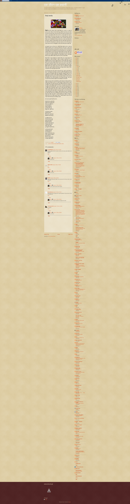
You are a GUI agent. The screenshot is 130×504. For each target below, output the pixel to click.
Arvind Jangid (78, 408)
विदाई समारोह (77, 80)
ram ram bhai (78, 209)
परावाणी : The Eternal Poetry (80, 257)
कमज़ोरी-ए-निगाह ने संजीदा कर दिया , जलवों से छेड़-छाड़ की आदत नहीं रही (80, 358)
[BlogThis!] (56, 142)
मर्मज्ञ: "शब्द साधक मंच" (79, 340)
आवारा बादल (77, 185)
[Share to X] (57, 142)
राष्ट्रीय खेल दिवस (78, 81)
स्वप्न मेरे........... (78, 114)
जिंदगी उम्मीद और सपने (78, 448)
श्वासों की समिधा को (78, 19)
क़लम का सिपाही (78, 395)
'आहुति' (77, 224)
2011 (76, 96)
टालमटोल (77, 233)
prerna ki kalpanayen (79, 361)
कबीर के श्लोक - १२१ (78, 412)
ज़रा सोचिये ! (77, 409)
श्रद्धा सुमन (77, 15)
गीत (76, 160)
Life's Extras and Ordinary (80, 418)
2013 (76, 93)
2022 (76, 63)
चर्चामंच (77, 235)
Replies (50, 156)
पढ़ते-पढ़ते (77, 302)
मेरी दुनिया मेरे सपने (78, 463)
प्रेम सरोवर (77, 173)
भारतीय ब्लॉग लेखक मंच (79, 476)
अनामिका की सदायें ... (78, 182)
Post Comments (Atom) (51, 236)
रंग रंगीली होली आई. (78, 376)
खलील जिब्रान (77, 378)
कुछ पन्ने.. (77, 342)
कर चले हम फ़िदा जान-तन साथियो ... (80, 436)
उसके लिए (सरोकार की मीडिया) (79, 334)
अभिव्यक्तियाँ (77, 435)
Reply (48, 154)
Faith (76, 425)
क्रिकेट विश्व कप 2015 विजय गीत (79, 351)
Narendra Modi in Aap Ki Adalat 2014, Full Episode (80, 372)
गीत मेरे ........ (77, 140)
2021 (76, 65)
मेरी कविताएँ (77, 458)
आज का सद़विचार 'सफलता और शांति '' (80, 320)
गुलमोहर (77, 305)
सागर (76, 354)
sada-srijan (77, 364)
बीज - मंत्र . (77, 199)
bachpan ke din (78, 444)
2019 (76, 85)
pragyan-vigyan (78, 295)
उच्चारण (77, 147)
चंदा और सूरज (78, 78)
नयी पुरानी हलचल (78, 326)
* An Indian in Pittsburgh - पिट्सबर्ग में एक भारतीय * (80, 124)
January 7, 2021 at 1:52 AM (58, 206)
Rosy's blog (77, 455)
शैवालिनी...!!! (77, 196)
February (77, 73)
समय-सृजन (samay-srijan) (79, 227)
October (77, 66)
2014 (76, 92)
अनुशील (77, 272)
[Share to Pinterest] (59, 142)
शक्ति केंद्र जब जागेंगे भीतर (79, 22)
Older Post (70, 234)
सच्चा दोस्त (77, 132)
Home (58, 234)
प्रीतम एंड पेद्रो (77, 144)
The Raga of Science (79, 438)
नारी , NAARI (77, 288)
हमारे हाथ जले (77, 135)
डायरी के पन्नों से (78, 21)
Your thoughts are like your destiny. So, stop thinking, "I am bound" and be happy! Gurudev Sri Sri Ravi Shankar (80, 165)
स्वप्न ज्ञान (77, 293)
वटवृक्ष (76, 465)
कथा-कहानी (77, 128)
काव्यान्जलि (77, 375)
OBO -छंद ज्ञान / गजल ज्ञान (79, 415)
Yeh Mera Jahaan (78, 159)
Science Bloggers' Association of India (79, 471)
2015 (76, 90)
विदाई (57, 143)
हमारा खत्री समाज (78, 239)
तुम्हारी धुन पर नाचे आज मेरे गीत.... (79, 323)
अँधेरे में (76, 273)
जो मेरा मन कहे (77, 117)
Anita (51, 171)
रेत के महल (77, 169)
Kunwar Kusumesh (79, 312)
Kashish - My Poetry (79, 260)
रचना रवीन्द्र (77, 330)
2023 (76, 62)
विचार (76, 474)
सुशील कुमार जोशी (50, 164)
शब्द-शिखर (77, 155)
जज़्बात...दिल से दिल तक (79, 131)
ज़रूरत (76, 192)
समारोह (63, 143)
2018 (76, 86)
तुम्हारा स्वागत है (77, 254)
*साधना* (77, 411)
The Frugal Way (78, 439)
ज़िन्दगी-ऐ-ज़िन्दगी (78, 398)
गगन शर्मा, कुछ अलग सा (51, 206)
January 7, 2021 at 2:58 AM (57, 171)
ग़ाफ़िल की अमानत (78, 134)
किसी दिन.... (77, 141)
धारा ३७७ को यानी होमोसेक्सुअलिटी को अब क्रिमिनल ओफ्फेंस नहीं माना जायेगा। (80, 289)
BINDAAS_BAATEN (79, 428)
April (77, 70)
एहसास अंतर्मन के (78, 202)
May (77, 69)
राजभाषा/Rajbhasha (78, 107)
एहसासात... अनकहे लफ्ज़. (79, 421)
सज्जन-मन (77, 221)
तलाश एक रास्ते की (78, 247)
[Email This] (55, 142)
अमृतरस (77, 347)
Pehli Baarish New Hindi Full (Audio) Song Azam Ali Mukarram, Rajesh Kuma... (80, 266)
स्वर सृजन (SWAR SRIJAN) (79, 451)
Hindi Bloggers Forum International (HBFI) (79, 250)
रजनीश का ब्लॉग (78, 246)
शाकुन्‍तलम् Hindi (78, 282)
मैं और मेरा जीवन (77, 296)
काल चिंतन (77, 388)
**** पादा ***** (77, 193)
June (77, 67)
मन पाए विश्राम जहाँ (78, 18)
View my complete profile (78, 35)
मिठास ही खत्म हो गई (78, 111)
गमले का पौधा (77, 186)
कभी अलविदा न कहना (79, 77)
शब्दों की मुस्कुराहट (78, 205)
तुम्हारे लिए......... (78, 285)
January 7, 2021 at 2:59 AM (57, 199)
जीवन (76, 479)
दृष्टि (76, 108)
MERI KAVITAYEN (78, 385)
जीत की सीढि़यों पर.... (78, 365)
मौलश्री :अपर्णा (77, 468)
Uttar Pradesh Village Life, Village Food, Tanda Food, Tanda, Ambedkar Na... (80, 229)
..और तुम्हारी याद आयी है (78, 309)
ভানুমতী (76, 236)
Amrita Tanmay (78, 217)
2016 (76, 89)
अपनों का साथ (77, 333)
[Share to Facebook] (58, 142)
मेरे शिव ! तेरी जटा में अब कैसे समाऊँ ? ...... (80, 218)
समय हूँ (76, 118)
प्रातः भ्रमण (54, 143)
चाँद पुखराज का (78, 357)
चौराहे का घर (77, 348)
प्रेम (76, 379)
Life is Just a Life (78, 315)
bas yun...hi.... (78, 279)
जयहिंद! (76, 422)
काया (76, 270)
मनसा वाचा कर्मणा (78, 368)
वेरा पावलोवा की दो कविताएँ (79, 303)
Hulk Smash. (78, 442)
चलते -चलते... (77, 431)
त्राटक (76, 189)
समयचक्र (77, 242)
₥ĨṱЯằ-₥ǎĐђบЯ (78, 472)
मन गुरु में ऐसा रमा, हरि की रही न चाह (80, 337)
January (77, 74)
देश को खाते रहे (77, 386)
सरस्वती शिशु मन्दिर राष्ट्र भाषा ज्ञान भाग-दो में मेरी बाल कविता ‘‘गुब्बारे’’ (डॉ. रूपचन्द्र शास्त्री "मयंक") (80, 149)
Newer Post (46, 234)
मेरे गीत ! (77, 138)
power (77, 292)
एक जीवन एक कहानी (55, 5)
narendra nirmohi (78, 371)
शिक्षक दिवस (59, 143)
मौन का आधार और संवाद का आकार (79, 125)
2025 (76, 59)
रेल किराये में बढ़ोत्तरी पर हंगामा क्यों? (79, 403)
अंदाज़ (76, 232)
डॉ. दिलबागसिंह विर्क (50, 149)
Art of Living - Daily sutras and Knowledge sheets (80, 163)
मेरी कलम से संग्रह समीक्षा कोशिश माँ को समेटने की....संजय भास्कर (80, 206)
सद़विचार (77, 319)
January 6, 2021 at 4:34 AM (57, 149)
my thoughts (78, 179)
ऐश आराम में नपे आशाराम (78, 389)
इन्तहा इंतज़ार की (77, 362)
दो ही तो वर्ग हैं (77, 459)
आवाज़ (76, 306)
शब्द (76, 399)
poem (76, 477)
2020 (76, 83)
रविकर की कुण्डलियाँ (78, 269)
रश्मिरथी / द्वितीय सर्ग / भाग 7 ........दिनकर (80, 392)
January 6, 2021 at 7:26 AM (57, 164)
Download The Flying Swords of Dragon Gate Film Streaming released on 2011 (80, 344)
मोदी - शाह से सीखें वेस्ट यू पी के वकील (80, 251)
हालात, (76, 445)
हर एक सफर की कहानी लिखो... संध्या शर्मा (80, 176)
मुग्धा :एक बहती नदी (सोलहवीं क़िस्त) (80, 276)
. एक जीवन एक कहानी (50, 143)
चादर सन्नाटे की (77, 261)
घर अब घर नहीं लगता (78, 183)
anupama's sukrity (78, 195)
